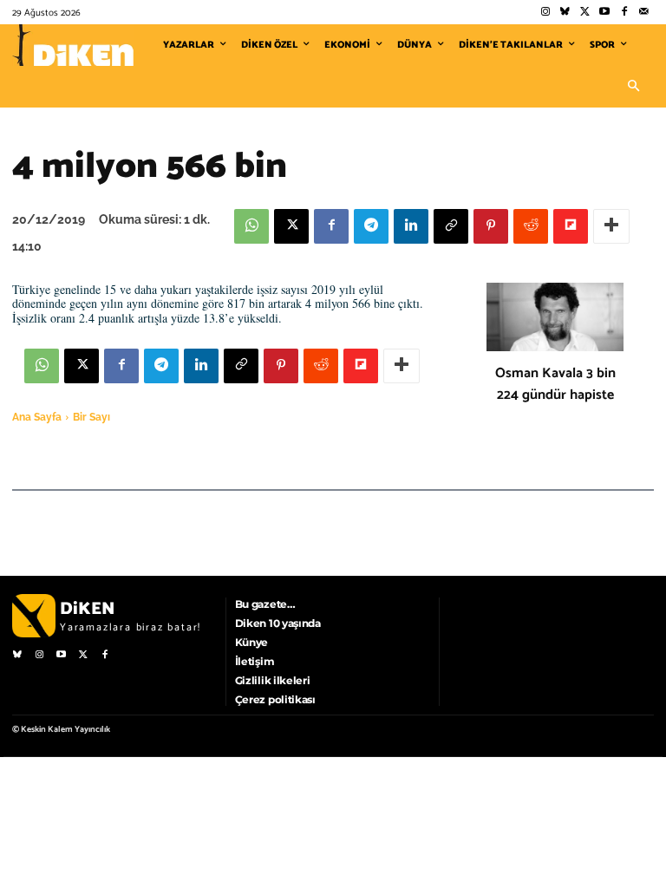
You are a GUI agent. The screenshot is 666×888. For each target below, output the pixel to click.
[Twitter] (585, 13)
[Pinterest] (490, 226)
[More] (611, 226)
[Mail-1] (644, 13)
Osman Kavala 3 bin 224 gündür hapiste (555, 384)
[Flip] (570, 226)
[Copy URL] (451, 226)
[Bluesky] (565, 13)
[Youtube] (605, 13)
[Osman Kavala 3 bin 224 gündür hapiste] (555, 317)
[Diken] (73, 45)
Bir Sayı (91, 417)
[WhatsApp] (251, 226)
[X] (291, 226)
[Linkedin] (411, 226)
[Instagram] (545, 13)
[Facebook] (624, 13)
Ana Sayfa (37, 417)
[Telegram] (371, 226)
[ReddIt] (530, 226)
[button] (633, 87)
